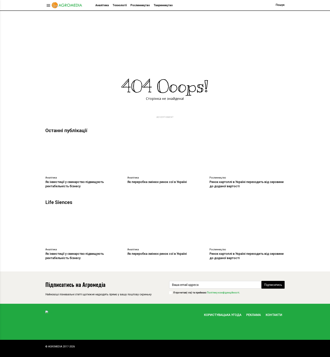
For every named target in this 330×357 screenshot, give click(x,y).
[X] (270, 327)
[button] (277, 5)
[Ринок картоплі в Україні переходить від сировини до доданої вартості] (247, 155)
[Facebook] (249, 327)
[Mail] (259, 327)
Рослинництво (218, 177)
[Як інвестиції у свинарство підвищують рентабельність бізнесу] (82, 155)
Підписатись (273, 285)
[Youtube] (280, 327)
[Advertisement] (165, 37)
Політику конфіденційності (223, 292)
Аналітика (51, 177)
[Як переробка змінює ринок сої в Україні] (164, 155)
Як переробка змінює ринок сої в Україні (157, 182)
